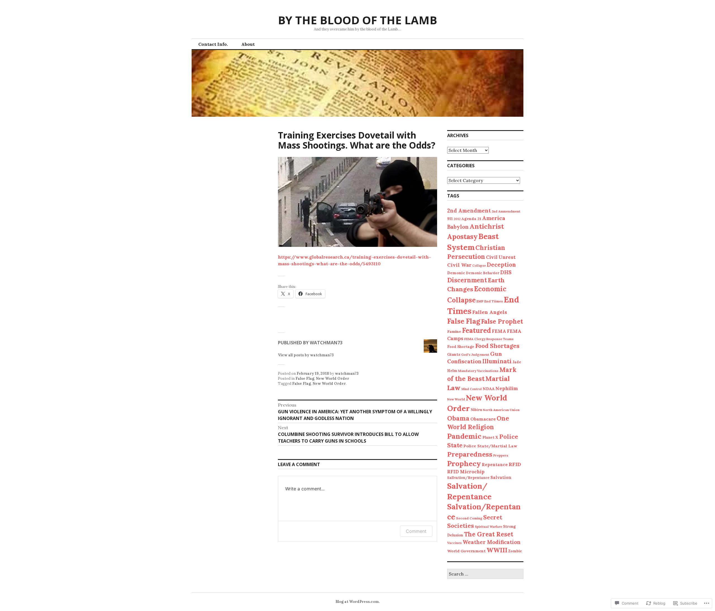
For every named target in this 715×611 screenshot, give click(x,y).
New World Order (332, 378)
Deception (501, 264)
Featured (476, 330)
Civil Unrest (501, 257)
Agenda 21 (471, 218)
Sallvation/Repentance (468, 478)
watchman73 (347, 373)
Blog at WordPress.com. (357, 601)
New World (456, 399)
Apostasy (462, 236)
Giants (453, 354)
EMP (479, 301)
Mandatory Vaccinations (478, 371)
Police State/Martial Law (490, 445)
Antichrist (486, 226)
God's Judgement (475, 355)
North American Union (501, 410)
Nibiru (476, 409)
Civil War (459, 265)
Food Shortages (497, 346)
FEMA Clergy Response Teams (489, 339)
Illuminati (497, 361)
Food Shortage (460, 346)
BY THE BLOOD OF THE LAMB (357, 20)
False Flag (304, 378)
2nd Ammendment (506, 211)
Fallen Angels (489, 312)
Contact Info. (213, 44)
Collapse (479, 266)
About (248, 44)
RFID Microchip (466, 471)
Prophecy (464, 463)
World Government (466, 550)
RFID (515, 464)
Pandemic (464, 436)
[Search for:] (485, 574)
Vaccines (454, 543)
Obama (458, 418)
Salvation (500, 477)
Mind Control (471, 389)
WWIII (497, 550)
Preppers (500, 455)
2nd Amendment (469, 210)
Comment (416, 531)
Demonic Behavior (482, 273)
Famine (454, 331)
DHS (505, 272)
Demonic (456, 272)
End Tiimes (493, 301)
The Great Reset (488, 534)
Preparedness (469, 454)
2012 (457, 219)
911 (450, 218)
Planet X (490, 437)
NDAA (489, 388)
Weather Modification (492, 542)
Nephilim (506, 388)
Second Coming (469, 518)
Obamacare (483, 419)
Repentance (495, 464)
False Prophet (502, 321)
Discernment (467, 280)
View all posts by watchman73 (306, 355)
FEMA (499, 331)
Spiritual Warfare (488, 527)
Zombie (515, 551)
